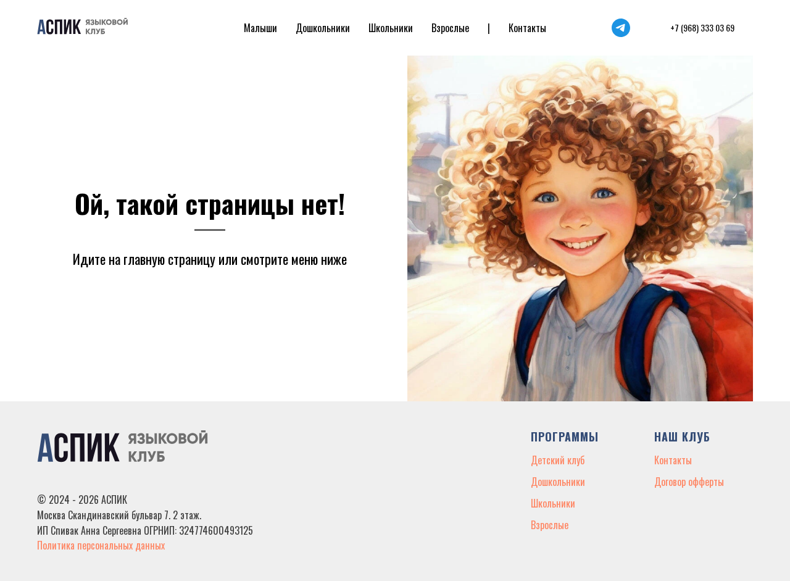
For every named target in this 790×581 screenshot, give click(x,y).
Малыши (260, 27)
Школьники (390, 27)
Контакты (527, 27)
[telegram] (621, 28)
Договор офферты (689, 481)
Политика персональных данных (101, 545)
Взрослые (450, 27)
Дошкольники (323, 27)
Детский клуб (557, 460)
